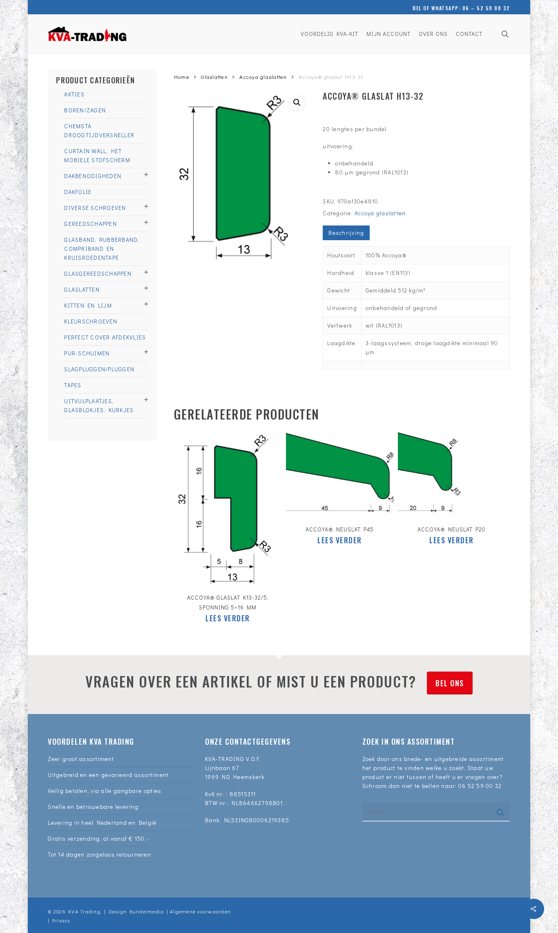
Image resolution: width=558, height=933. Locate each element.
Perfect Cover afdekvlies (105, 337)
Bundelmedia (145, 911)
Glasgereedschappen (98, 273)
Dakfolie (78, 192)
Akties (74, 94)
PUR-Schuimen (86, 353)
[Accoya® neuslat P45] (339, 476)
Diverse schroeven (95, 208)
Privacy (61, 920)
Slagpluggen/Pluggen (99, 369)
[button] (297, 102)
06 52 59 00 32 (480, 786)
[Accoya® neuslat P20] (451, 476)
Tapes (72, 385)
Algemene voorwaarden (200, 911)
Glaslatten (82, 289)
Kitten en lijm (88, 305)
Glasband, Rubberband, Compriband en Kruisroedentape (101, 248)
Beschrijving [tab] (346, 233)
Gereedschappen (90, 224)
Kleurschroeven (90, 321)
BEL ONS (449, 683)
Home (182, 77)
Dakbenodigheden (92, 176)
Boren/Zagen (85, 110)
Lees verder (227, 618)
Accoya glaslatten (263, 77)
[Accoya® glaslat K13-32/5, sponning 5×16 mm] (227, 510)
